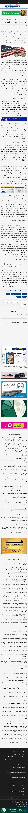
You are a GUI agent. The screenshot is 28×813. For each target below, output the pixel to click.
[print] (7, 291)
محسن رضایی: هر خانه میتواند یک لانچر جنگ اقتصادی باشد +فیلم (15, 625)
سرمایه (18, 296)
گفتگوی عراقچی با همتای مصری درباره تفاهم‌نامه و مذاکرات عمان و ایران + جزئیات (14, 667)
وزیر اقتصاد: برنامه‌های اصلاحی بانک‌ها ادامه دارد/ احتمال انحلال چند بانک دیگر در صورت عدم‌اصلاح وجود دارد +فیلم (14, 693)
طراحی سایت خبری (22, 806)
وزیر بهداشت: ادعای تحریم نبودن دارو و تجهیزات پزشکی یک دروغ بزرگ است (15, 610)
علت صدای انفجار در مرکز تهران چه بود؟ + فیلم (17, 576)
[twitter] (15, 291)
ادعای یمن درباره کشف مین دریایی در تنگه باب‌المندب (16, 579)
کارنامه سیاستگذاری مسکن (22, 319)
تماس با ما (23, 783)
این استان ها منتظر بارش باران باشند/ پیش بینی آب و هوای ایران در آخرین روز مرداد (14, 473)
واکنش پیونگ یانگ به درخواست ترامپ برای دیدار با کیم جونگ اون (14, 683)
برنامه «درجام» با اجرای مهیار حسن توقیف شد (18, 700)
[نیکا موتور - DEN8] (14, 375)
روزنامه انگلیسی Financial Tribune (18, 777)
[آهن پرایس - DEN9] (14, 389)
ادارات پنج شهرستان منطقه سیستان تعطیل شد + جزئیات (16, 619)
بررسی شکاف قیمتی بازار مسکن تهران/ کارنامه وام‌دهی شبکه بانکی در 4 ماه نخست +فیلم (15, 604)
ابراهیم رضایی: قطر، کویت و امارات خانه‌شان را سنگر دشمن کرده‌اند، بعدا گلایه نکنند (15, 735)
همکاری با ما (12, 785)
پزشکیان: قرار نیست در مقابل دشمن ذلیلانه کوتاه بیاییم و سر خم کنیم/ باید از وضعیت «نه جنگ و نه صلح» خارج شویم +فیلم (14, 647)
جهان (8, 294)
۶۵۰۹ (21, 26)
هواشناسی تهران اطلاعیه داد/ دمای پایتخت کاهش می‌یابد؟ (15, 658)
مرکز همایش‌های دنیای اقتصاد (19, 767)
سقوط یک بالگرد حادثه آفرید (21, 515)
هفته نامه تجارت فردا (21, 759)
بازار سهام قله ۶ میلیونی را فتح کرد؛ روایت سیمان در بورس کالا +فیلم (14, 739)
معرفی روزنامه (22, 791)
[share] (11, 798)
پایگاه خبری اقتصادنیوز (9, 759)
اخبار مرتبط (14, 311)
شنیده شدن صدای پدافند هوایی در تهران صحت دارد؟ (16, 532)
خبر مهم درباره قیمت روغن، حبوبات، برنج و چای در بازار (16, 574)
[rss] (14, 798)
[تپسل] (1, 118)
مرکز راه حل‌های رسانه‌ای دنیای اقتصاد (17, 775)
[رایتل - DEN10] (14, 425)
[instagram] (22, 798)
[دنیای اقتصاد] (12, 6)
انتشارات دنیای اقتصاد (20, 765)
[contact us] (9, 798)
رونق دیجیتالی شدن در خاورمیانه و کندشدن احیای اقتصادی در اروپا (14, 326)
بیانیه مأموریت (14, 791)
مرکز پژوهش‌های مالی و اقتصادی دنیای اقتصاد (15, 772)
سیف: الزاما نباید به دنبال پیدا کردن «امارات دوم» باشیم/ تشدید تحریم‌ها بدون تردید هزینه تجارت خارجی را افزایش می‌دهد (14, 465)
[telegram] (10, 291)
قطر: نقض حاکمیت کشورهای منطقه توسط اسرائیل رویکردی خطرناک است (15, 697)
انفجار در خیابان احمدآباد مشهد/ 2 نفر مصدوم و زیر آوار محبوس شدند (14, 743)
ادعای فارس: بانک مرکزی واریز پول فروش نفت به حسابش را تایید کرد (14, 511)
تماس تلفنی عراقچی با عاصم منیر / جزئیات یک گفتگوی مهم (15, 607)
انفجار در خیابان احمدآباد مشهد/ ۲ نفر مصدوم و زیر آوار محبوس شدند (15, 507)
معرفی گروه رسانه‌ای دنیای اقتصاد (18, 754)
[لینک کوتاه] (20, 291)
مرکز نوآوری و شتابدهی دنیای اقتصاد (17, 770)
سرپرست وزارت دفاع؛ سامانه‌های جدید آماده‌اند (18, 671)
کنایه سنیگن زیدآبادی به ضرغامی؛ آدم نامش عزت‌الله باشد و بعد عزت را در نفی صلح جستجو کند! (14, 523)
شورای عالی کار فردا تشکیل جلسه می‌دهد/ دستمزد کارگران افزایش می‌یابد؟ (14, 480)
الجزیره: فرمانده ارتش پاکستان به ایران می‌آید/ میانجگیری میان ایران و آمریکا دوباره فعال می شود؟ (14, 589)
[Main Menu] (25, 6)
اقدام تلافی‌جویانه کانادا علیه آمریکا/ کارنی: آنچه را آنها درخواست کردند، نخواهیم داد (14, 674)
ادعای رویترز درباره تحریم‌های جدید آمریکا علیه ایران (17, 703)
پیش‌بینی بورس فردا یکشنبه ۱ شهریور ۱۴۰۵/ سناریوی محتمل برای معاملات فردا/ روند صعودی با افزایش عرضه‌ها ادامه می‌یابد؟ (14, 643)
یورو (13, 2)
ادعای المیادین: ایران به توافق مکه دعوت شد (18, 581)
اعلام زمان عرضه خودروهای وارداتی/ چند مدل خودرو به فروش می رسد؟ (14, 712)
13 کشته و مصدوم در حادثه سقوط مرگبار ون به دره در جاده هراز (14, 622)
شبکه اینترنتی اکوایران (10, 756)
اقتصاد (24, 294)
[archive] (6, 798)
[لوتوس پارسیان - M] (14, 810)
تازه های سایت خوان (14, 560)
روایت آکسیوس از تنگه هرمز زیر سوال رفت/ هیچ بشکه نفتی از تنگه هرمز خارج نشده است (14, 639)
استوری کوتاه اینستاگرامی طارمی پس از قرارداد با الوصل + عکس (14, 721)
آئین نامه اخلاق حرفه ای (20, 794)
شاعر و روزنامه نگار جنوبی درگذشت (20, 631)
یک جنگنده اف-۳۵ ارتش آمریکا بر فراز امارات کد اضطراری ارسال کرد (14, 461)
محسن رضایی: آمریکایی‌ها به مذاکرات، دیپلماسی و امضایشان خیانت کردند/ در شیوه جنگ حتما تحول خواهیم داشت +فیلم (15, 651)
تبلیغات (16, 783)
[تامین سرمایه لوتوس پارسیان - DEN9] (14, 408)
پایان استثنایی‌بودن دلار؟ (22, 314)
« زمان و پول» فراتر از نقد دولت (20, 317)
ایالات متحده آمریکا (16, 294)
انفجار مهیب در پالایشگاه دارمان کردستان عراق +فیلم (16, 677)
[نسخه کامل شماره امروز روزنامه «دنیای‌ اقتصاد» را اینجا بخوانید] (14, 355)
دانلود (3, 191)
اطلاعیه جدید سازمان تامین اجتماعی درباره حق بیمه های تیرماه (14, 629)
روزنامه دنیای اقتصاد (21, 756)
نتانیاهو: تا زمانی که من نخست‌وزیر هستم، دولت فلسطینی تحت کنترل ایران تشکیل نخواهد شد (14, 655)
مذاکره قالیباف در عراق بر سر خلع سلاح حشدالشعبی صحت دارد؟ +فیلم (14, 635)
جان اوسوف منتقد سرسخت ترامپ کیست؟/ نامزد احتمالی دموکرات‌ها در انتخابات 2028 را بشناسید (15, 727)
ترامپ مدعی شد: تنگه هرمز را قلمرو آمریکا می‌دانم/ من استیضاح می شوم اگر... (14, 469)
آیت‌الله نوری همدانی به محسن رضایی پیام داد (17, 680)
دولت (24, 296)
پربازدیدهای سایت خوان (14, 434)
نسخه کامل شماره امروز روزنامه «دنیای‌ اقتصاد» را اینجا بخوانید (15, 367)
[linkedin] (13, 291)
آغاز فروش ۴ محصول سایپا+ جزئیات (20, 458)
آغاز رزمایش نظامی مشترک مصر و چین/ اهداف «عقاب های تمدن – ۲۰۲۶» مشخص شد (14, 570)
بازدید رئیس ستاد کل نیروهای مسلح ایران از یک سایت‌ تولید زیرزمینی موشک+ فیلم (15, 503)
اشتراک (11, 783)
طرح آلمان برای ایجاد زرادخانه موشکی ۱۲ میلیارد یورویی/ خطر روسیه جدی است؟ (14, 585)
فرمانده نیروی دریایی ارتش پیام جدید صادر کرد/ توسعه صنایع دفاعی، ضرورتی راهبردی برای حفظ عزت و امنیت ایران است (14, 487)
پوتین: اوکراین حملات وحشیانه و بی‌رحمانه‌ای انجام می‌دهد (15, 500)
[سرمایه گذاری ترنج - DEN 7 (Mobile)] (14, 13)
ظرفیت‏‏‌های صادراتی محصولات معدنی (19, 322)
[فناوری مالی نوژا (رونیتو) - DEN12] (14, 546)
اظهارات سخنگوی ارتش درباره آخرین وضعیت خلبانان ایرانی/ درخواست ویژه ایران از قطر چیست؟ (15, 496)
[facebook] (18, 291)
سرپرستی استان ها (21, 785)
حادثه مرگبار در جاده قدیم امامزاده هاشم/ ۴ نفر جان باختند (15, 493)
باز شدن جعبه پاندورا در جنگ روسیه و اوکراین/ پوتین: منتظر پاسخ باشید (15, 563)
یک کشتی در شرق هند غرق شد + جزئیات (19, 567)
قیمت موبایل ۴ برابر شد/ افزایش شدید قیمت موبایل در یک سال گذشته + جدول (14, 455)
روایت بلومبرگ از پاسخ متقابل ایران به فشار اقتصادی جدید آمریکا (14, 600)
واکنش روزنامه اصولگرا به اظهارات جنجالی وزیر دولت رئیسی (15, 490)
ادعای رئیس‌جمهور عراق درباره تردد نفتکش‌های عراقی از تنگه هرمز (14, 477)
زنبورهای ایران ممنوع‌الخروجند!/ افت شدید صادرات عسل (16, 592)
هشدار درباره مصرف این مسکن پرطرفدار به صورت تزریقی (15, 484)
